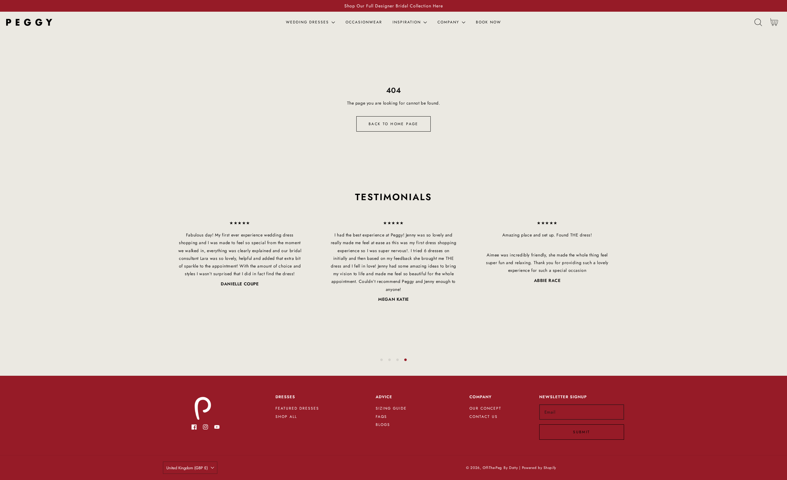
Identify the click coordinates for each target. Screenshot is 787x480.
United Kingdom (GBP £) (187, 468)
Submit (581, 432)
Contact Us (483, 417)
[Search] (758, 22)
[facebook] (194, 428)
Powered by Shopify (539, 467)
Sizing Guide (391, 408)
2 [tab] (389, 359)
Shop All (286, 417)
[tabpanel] (240, 253)
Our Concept (485, 408)
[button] (758, 22)
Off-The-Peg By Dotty (500, 467)
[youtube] (216, 428)
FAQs (381, 417)
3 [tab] (397, 359)
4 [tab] (405, 359)
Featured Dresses (297, 408)
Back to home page (393, 124)
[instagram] (205, 428)
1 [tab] (381, 359)
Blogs (383, 424)
